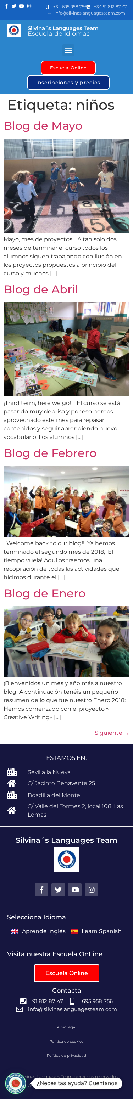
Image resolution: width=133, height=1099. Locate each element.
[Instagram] (29, 6)
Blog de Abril (41, 289)
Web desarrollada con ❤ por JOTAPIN (66, 1085)
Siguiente (112, 732)
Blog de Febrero (50, 453)
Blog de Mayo (43, 126)
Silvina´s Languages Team (63, 28)
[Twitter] (14, 6)
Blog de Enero (44, 593)
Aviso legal (66, 1027)
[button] (68, 50)
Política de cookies (66, 1041)
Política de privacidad (66, 1055)
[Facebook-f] (6, 6)
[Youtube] (21, 6)
